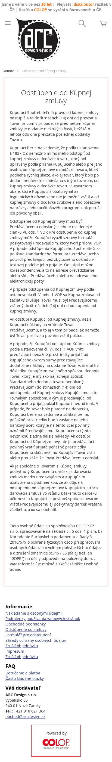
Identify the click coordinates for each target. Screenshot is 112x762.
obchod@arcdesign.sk (25, 716)
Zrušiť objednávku (21, 645)
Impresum (14, 651)
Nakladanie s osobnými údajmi (33, 613)
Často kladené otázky (24, 678)
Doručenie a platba (22, 673)
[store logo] (38, 40)
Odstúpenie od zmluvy (25, 629)
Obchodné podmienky (25, 624)
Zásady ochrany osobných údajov (35, 640)
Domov (8, 71)
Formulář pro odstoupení (28, 634)
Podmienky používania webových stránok (42, 618)
